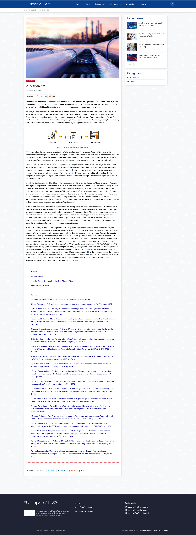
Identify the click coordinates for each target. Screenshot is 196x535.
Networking (130, 4)
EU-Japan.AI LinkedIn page (136, 510)
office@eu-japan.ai (86, 507)
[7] (48, 218)
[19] (44, 255)
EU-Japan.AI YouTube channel (137, 513)
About (88, 4)
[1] (72, 170)
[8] (72, 218)
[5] (103, 215)
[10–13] (99, 244)
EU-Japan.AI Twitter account (136, 507)
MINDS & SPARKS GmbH (143, 530)
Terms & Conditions (160, 530)
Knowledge (114, 4)
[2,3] (78, 209)
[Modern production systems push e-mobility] (132, 47)
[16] (110, 249)
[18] (88, 252)
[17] (70, 252)
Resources (99, 4)
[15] (74, 247)
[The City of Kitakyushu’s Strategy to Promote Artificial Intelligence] (132, 36)
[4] (88, 215)
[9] (112, 218)
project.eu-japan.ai (86, 511)
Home (78, 4)
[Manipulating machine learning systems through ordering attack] (132, 57)
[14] (44, 247)
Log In (143, 4)
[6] (42, 218)
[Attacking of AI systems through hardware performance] (132, 25)
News (132, 81)
